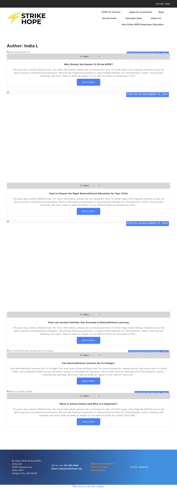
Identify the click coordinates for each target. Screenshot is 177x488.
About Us (156, 18)
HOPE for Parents (111, 12)
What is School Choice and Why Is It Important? (89, 404)
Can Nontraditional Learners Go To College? (88, 363)
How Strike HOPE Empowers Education (143, 24)
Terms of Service (99, 467)
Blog (161, 12)
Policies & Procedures (102, 464)
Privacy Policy (98, 470)
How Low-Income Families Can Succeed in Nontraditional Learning (88, 322)
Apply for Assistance (140, 12)
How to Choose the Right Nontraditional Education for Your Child (88, 193)
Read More (88, 82)
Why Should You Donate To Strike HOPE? (88, 64)
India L (86, 56)
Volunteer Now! (133, 18)
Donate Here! (109, 18)
